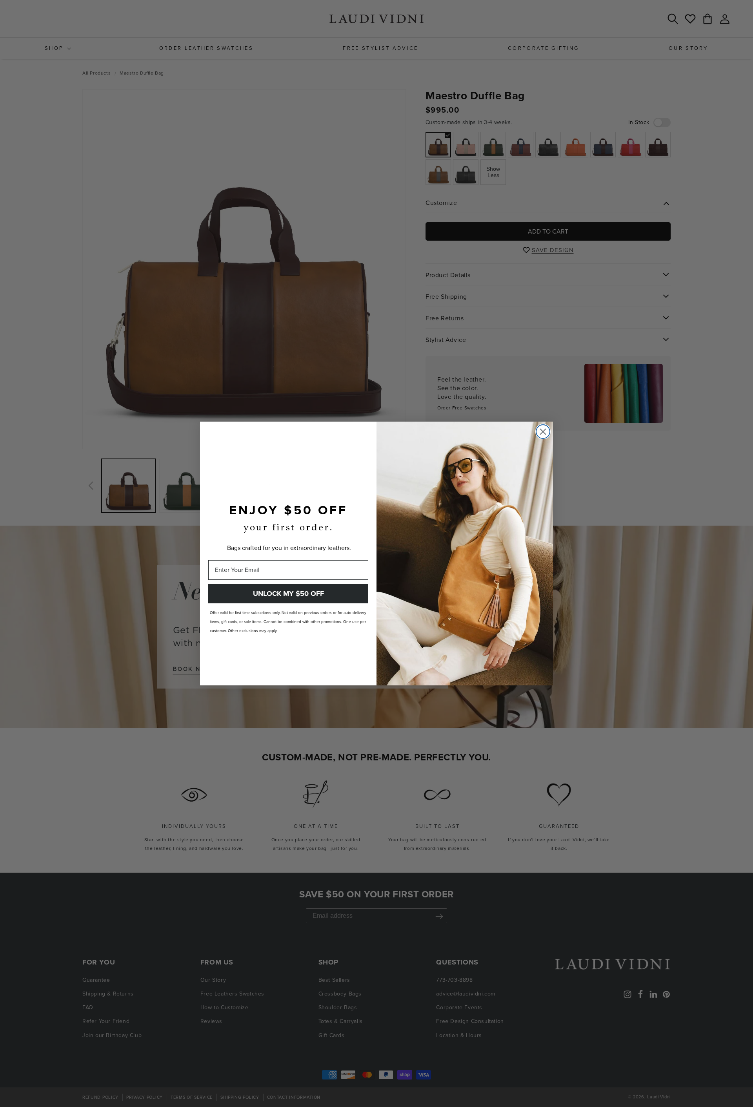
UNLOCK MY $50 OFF (288, 593)
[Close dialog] (543, 431)
